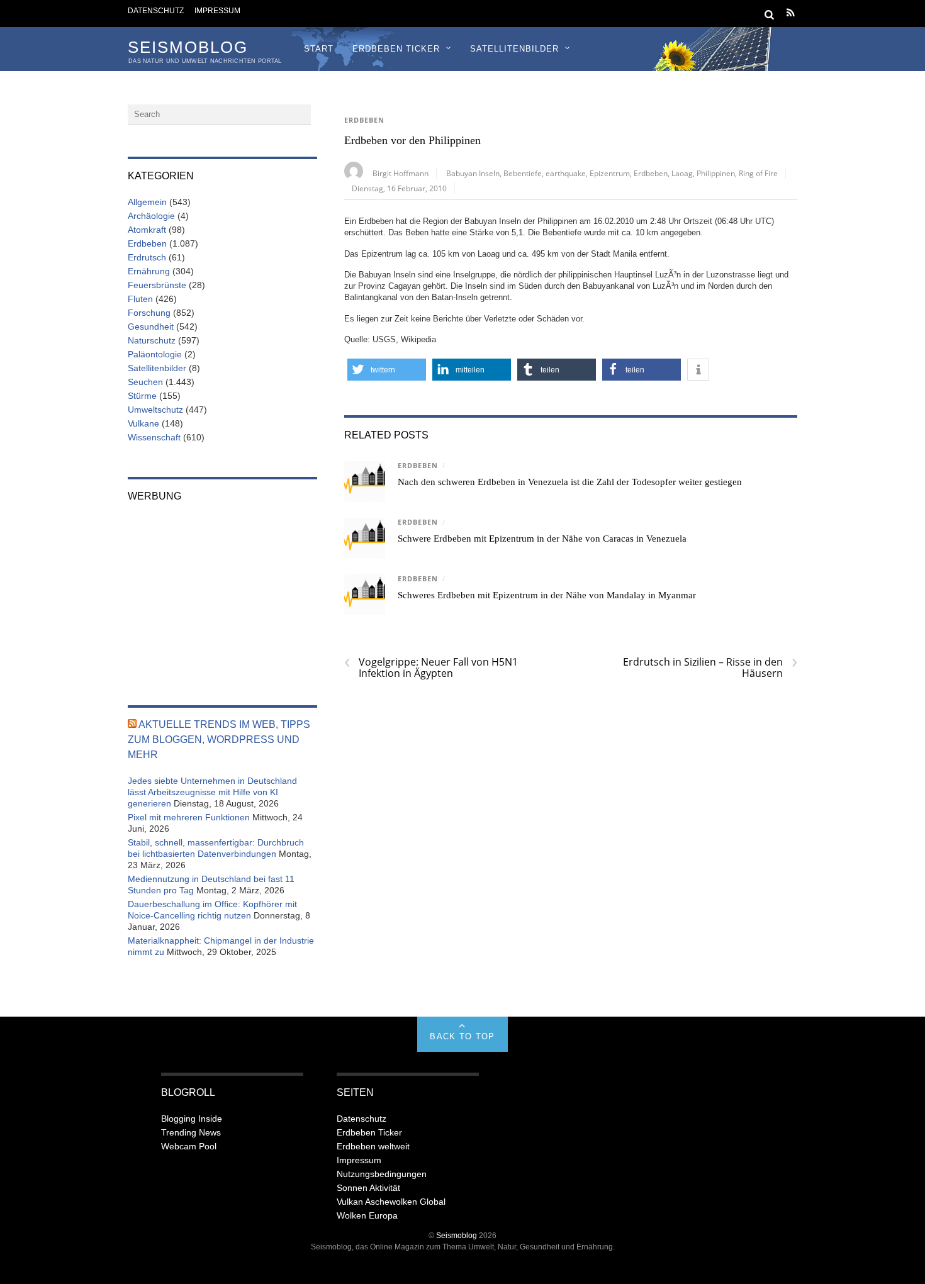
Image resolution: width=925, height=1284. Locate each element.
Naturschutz (152, 340)
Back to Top (462, 1036)
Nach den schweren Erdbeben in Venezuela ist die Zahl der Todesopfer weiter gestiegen (570, 482)
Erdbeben (364, 120)
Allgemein (147, 202)
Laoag (682, 173)
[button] (386, 370)
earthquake (566, 173)
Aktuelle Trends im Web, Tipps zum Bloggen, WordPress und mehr (219, 739)
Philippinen (716, 173)
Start (319, 48)
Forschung (149, 313)
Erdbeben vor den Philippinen (412, 140)
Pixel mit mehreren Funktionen (189, 817)
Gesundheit (151, 326)
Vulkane (143, 423)
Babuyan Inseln (473, 173)
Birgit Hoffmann (401, 173)
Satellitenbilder (514, 48)
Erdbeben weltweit (373, 1146)
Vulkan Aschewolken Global (391, 1202)
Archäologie (151, 216)
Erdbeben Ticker (396, 48)
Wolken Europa (367, 1215)
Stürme (142, 396)
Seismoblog (456, 1235)
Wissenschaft (154, 437)
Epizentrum (610, 173)
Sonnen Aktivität (368, 1188)
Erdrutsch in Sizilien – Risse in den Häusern (710, 667)
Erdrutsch (147, 257)
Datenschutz (156, 10)
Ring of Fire (758, 173)
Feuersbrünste (157, 285)
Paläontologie (155, 354)
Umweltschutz (155, 410)
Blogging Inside (191, 1119)
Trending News (191, 1132)
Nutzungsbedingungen (382, 1174)
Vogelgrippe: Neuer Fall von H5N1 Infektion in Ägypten (431, 667)
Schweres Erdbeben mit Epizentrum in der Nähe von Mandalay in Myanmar (547, 595)
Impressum (217, 10)
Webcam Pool (188, 1146)
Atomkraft (147, 230)
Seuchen (145, 382)
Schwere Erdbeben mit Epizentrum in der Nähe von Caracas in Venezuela (542, 538)
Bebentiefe (522, 173)
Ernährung (149, 271)
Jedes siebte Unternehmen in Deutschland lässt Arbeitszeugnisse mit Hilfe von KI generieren (212, 792)
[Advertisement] (222, 595)
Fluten (140, 299)
